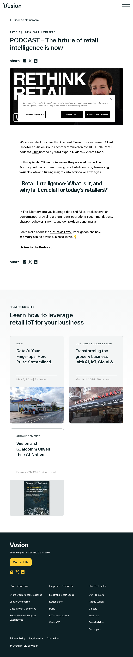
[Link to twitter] (30, 61)
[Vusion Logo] (12, 5)
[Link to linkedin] (36, 61)
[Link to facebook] (25, 61)
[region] (66, 108)
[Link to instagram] (12, 572)
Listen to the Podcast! (36, 247)
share (15, 61)
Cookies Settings (34, 114)
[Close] (110, 98)
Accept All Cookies (98, 114)
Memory (25, 237)
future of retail (61, 232)
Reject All (71, 114)
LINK (35, 152)
